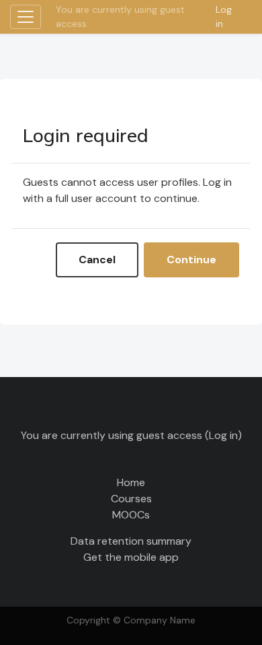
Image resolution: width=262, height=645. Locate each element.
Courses (131, 498)
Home (131, 482)
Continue (191, 259)
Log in (224, 16)
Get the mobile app (131, 557)
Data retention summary (131, 541)
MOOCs (131, 515)
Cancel (97, 259)
